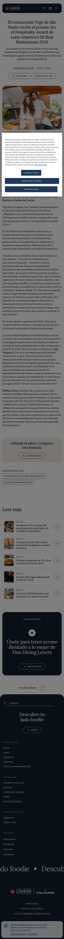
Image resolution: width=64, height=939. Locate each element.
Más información (41, 165)
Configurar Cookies (31, 173)
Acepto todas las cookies (32, 181)
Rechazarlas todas (31, 189)
